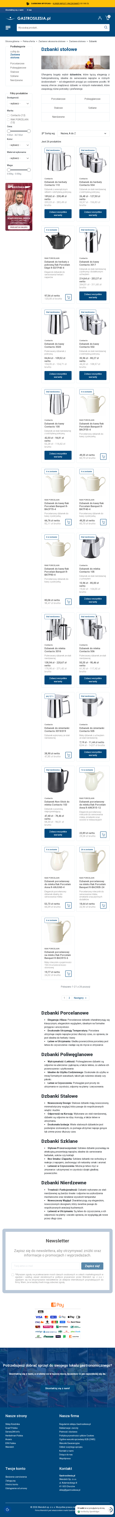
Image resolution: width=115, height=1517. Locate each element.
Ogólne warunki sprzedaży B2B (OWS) (77, 1439)
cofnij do (15, 54)
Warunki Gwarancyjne (69, 1443)
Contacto (18, 115)
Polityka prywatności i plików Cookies (76, 1435)
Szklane (14, 76)
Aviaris (8, 1439)
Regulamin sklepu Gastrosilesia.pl (75, 1424)
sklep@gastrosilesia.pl (69, 1490)
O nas (29, 10)
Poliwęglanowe (18, 67)
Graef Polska (11, 1428)
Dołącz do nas (66, 1454)
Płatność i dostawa (68, 1432)
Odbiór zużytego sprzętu (71, 1447)
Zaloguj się (10, 1481)
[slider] (9, 131)
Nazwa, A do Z (84, 133)
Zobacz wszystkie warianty (58, 213)
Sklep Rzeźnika (12, 1424)
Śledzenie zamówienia (16, 1477)
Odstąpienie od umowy (16, 1488)
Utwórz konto (11, 1484)
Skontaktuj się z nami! (57, 1388)
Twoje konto (15, 1469)
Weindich (9, 1447)
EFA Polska (10, 1443)
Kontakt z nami (66, 1451)
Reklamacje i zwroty (68, 1428)
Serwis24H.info (12, 1432)
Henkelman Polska (14, 1435)
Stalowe (14, 71)
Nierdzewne (16, 80)
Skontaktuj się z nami (14, 10)
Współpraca (65, 1458)
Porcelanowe (17, 63)
